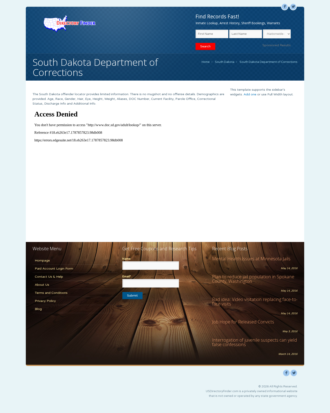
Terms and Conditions (51, 293)
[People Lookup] (69, 23)
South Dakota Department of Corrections (268, 62)
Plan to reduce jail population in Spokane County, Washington (253, 279)
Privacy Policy (45, 301)
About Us (42, 285)
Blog (38, 309)
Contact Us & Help (49, 277)
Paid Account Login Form (54, 268)
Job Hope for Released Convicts (243, 322)
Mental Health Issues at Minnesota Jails (251, 259)
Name (126, 259)
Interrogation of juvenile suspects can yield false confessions (254, 342)
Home (206, 62)
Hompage (42, 260)
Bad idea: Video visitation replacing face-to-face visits (254, 301)
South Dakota (224, 62)
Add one (250, 94)
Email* (126, 276)
